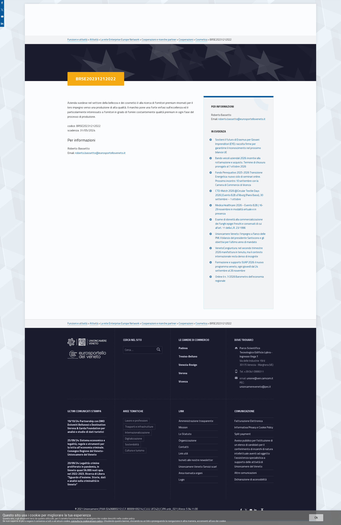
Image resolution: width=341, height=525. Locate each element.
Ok (316, 517)
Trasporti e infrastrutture (139, 427)
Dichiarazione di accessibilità (250, 479)
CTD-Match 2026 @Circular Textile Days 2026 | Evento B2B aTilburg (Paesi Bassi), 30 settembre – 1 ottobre (239, 195)
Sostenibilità (132, 444)
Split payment (242, 434)
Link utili (183, 453)
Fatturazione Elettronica (248, 421)
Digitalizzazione (133, 439)
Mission (183, 427)
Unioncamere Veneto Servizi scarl (198, 467)
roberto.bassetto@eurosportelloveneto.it (100, 153)
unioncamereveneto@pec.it (255, 387)
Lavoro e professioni (136, 421)
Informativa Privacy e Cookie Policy (253, 427)
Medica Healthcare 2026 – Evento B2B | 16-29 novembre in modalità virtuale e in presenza (239, 209)
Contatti (184, 447)
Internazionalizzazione (137, 433)
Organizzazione (187, 440)
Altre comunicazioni (245, 473)
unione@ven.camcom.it (260, 378)
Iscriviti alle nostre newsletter (196, 460)
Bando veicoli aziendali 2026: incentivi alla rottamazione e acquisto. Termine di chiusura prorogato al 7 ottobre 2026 (240, 162)
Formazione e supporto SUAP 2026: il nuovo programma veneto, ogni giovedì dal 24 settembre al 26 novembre (239, 266)
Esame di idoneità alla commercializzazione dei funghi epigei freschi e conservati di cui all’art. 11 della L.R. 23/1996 (239, 224)
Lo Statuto (185, 434)
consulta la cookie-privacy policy (87, 521)
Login (182, 480)
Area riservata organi (190, 473)
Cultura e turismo (134, 450)
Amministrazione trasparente (196, 421)
